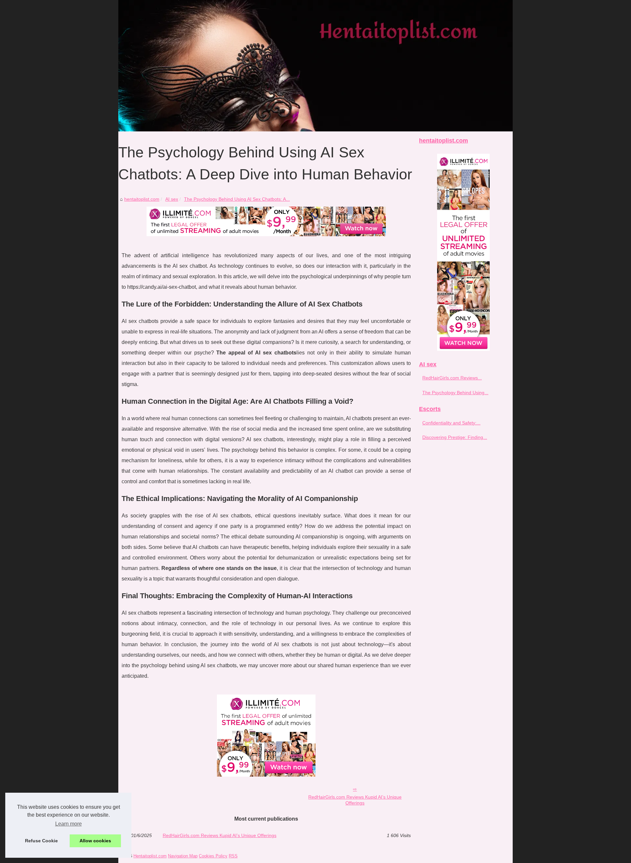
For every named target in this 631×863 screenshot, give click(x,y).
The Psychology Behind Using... (455, 392)
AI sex (171, 199)
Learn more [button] (68, 824)
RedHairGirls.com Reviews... (452, 377)
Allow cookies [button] (95, 840)
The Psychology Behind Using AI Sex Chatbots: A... (237, 199)
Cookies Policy (213, 855)
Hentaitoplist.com (150, 855)
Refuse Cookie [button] (41, 840)
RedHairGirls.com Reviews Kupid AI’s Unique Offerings (355, 800)
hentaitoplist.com (141, 199)
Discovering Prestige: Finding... (454, 437)
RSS (233, 855)
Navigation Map (183, 855)
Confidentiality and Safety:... (451, 422)
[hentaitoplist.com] (315, 65)
